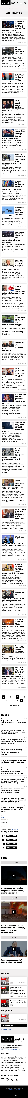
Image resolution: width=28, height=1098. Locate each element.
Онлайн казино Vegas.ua (14, 1089)
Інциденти (14, 863)
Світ (2, 719)
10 (17, 700)
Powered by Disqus (6, 1029)
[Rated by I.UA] (4, 1049)
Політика (14, 937)
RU (16, 1095)
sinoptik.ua (15, 829)
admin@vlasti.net (14, 1047)
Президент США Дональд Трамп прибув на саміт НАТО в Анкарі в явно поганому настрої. (13, 658)
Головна (11, 8)
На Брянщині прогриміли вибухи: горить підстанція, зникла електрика (12, 890)
